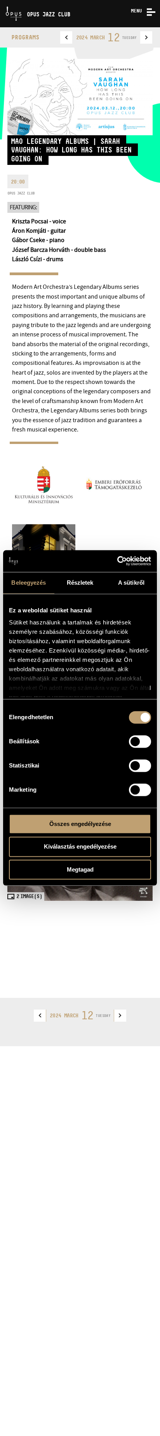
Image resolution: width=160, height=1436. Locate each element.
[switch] (140, 741)
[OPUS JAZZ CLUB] (3, 3)
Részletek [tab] (80, 582)
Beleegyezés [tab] (28, 582)
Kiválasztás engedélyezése (80, 847)
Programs (25, 37)
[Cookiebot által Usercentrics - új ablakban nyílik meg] (117, 561)
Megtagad (80, 869)
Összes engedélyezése (80, 824)
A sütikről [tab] (131, 582)
